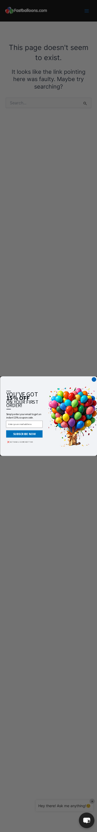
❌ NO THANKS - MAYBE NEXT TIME (20, 442)
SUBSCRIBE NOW (24, 434)
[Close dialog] (94, 379)
